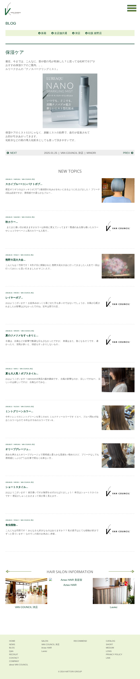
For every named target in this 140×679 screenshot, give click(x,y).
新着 (43, 33)
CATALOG (110, 641)
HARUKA (17, 179)
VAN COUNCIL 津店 (72, 152)
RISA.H (16, 255)
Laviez (113, 607)
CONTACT (14, 658)
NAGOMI (17, 217)
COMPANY (14, 661)
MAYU (16, 369)
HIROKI (16, 293)
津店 (77, 33)
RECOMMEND (80, 641)
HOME (12, 641)
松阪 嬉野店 (95, 33)
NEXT (13, 152)
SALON (44, 641)
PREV (126, 152)
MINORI (91, 152)
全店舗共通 (60, 33)
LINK (108, 658)
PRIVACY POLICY (114, 654)
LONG (109, 651)
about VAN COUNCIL (18, 665)
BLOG (12, 648)
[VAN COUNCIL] (13, 11)
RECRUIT (13, 654)
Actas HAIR (70, 584)
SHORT (109, 644)
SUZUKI (16, 406)
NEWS (12, 644)
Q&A (11, 651)
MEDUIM (110, 648)
